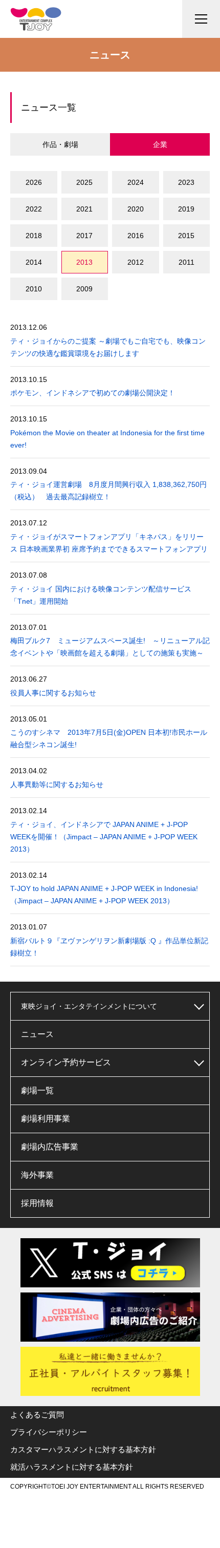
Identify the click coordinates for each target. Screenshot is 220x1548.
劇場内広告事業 (49, 1146)
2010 (34, 289)
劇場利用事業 (45, 1118)
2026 (34, 182)
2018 (34, 235)
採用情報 (37, 1203)
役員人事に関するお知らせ (53, 693)
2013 (84, 262)
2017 (84, 235)
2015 (186, 235)
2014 (34, 262)
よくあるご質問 (37, 1414)
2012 (135, 262)
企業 (160, 144)
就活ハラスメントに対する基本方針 (71, 1466)
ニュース (37, 1034)
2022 (34, 209)
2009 (84, 289)
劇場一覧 (37, 1090)
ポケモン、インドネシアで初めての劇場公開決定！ (92, 393)
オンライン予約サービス (66, 1062)
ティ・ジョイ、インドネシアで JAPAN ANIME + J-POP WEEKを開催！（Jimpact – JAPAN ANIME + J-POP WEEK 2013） (103, 836)
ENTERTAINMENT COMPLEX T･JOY (35, 19)
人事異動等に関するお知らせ (56, 784)
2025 (84, 182)
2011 (186, 262)
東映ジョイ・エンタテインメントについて (89, 1006)
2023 (186, 182)
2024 (135, 182)
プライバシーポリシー (48, 1432)
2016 (135, 235)
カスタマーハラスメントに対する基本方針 (83, 1449)
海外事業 (37, 1175)
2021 (84, 209)
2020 (135, 209)
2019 (186, 209)
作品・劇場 (60, 144)
